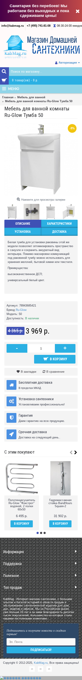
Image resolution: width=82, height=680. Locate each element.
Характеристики (59, 223)
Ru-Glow (21, 309)
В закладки (28, 371)
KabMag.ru (41, 662)
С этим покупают (19, 452)
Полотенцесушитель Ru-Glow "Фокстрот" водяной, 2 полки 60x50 (21, 504)
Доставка (59, 231)
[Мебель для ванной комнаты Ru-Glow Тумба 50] (41, 159)
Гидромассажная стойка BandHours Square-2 (60, 503)
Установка (23, 231)
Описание (22, 223)
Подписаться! (41, 650)
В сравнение (55, 371)
